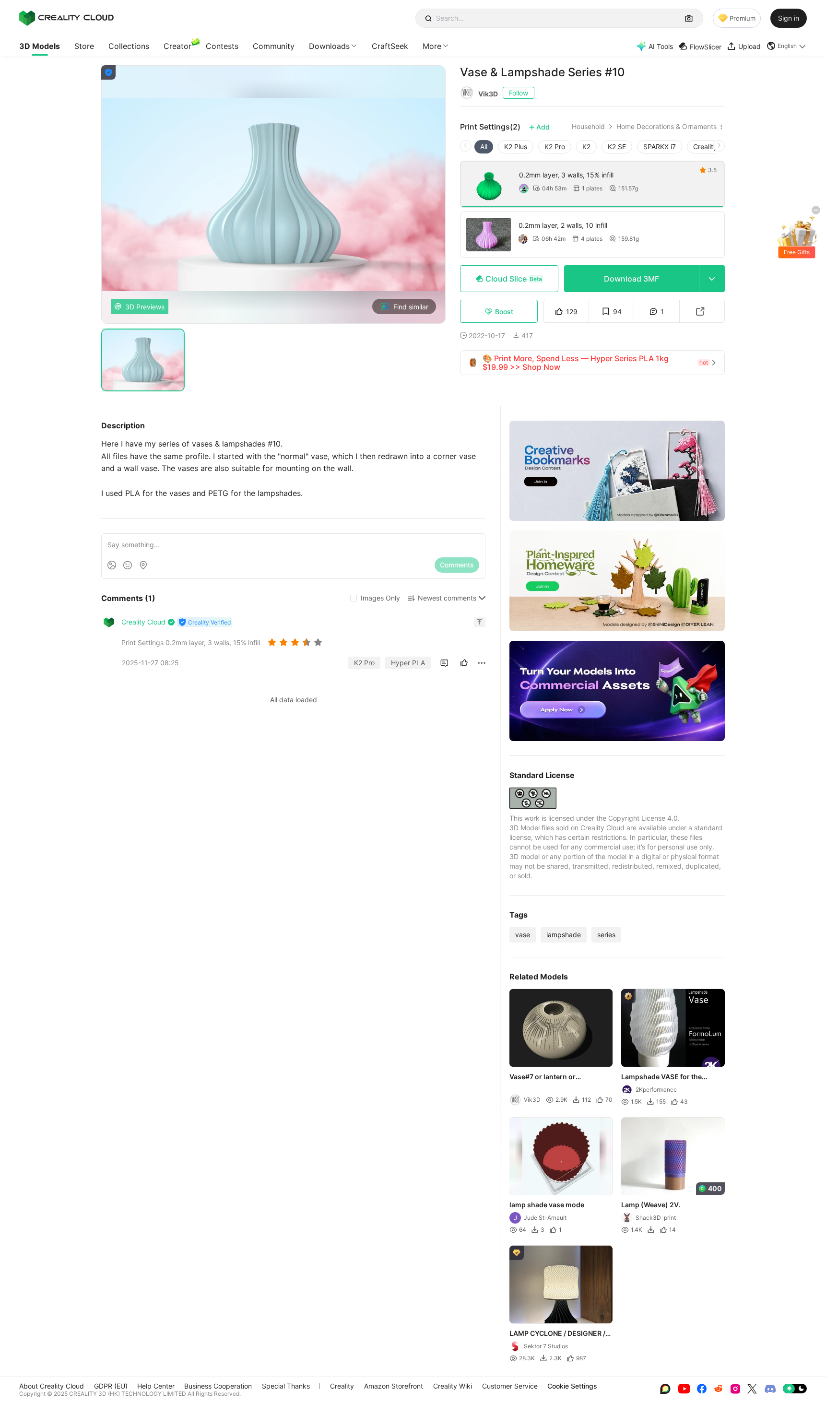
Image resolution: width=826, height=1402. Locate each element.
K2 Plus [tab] (515, 146)
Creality (342, 1386)
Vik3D (488, 94)
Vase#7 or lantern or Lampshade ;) (542, 1077)
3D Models (39, 46)
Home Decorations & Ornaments (666, 126)
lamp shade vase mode (546, 1205)
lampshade (563, 935)
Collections (128, 46)
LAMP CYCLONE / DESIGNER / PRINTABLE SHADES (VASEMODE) (557, 1334)
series (606, 935)
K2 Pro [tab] (554, 146)
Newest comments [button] (447, 598)
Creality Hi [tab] (709, 146)
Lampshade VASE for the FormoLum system (662, 1077)
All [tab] (483, 146)
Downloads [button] (329, 46)
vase (522, 935)
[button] (787, 46)
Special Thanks (286, 1386)
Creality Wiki (452, 1386)
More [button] (432, 46)
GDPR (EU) (111, 1386)
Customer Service (510, 1386)
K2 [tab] (586, 146)
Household (588, 126)
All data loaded (293, 699)
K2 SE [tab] (617, 146)
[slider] (296, 642)
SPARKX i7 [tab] (659, 146)
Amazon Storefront (393, 1386)
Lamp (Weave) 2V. (651, 1205)
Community (274, 46)
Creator (177, 46)
